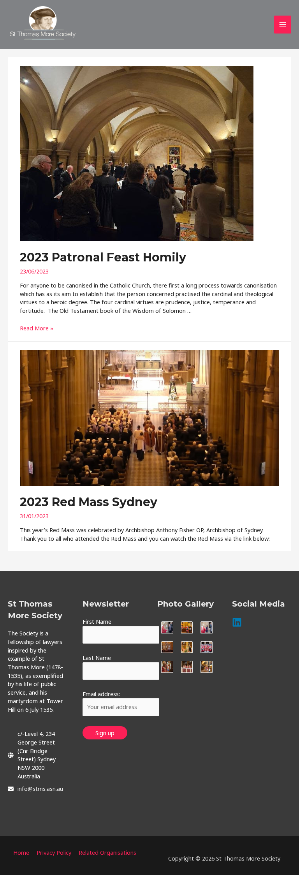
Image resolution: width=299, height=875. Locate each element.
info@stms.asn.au (40, 788)
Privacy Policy (54, 852)
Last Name (97, 658)
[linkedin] (238, 622)
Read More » (36, 328)
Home (21, 852)
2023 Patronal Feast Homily (103, 257)
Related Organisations (107, 852)
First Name (97, 621)
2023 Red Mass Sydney (88, 502)
